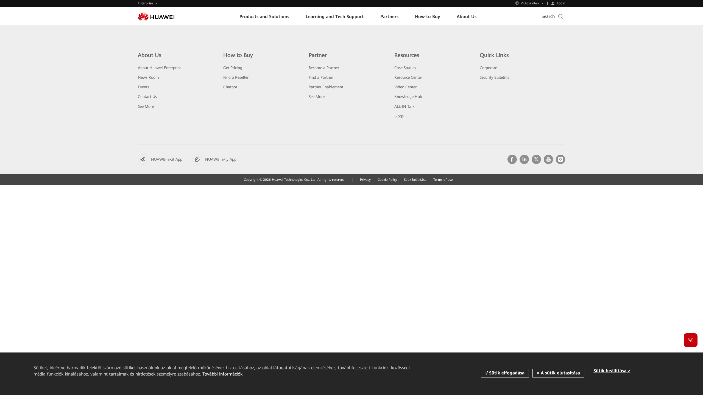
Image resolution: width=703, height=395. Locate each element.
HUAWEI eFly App (220, 159)
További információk (222, 374)
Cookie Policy (387, 180)
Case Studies (405, 68)
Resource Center (408, 77)
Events (143, 87)
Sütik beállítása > (611, 370)
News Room (148, 77)
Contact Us (147, 96)
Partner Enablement (326, 87)
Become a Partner (324, 68)
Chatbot (230, 87)
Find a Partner (321, 77)
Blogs (399, 116)
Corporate (488, 68)
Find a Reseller (236, 77)
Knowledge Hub (408, 96)
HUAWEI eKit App (166, 159)
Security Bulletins (494, 77)
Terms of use (443, 180)
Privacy (365, 180)
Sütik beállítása (415, 180)
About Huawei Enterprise (159, 68)
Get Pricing (232, 68)
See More (146, 106)
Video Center (405, 87)
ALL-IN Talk (404, 106)
